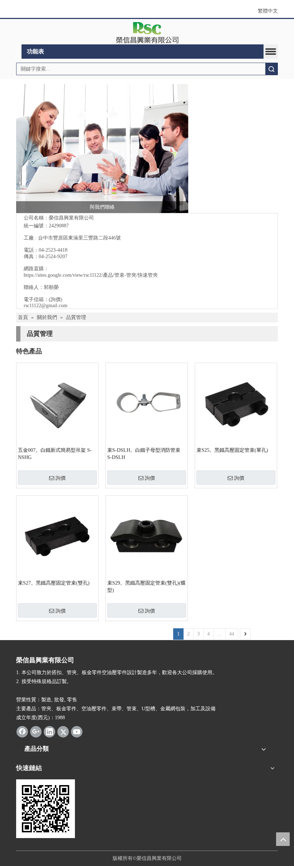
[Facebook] (22, 731)
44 (231, 634)
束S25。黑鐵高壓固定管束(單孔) (232, 450)
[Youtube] (76, 731)
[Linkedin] (49, 731)
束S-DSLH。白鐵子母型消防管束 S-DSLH (143, 453)
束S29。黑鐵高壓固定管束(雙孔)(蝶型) (146, 586)
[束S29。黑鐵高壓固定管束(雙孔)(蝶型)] (146, 536)
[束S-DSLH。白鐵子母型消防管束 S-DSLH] (146, 403)
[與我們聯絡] (102, 148)
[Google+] (36, 731)
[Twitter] (63, 731)
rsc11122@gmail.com (45, 305)
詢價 (61, 478)
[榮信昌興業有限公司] (147, 31)
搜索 (271, 69)
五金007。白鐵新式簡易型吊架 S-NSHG (55, 453)
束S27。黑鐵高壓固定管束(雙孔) (54, 583)
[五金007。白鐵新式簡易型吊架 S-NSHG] (57, 403)
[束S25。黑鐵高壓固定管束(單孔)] (235, 403)
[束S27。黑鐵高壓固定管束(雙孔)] (57, 536)
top (283, 839)
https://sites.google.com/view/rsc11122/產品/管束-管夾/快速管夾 (91, 275)
